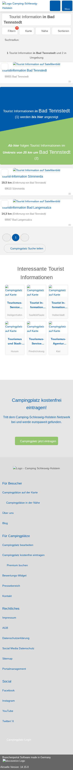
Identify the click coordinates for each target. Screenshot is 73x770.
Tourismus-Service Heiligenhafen (14, 305)
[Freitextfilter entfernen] (55, 6)
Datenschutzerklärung (15, 638)
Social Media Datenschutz (18, 648)
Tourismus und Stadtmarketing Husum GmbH (15, 342)
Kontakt (7, 595)
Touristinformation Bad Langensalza (26, 207)
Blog (5, 523)
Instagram (8, 700)
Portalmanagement (14, 668)
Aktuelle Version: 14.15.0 (14, 767)
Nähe (44, 30)
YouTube (7, 710)
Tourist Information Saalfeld (36, 305)
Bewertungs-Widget (14, 575)
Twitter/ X (8, 721)
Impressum (9, 617)
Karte (28, 30)
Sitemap (7, 658)
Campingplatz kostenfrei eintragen (23, 555)
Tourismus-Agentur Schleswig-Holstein (58, 342)
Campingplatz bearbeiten (17, 544)
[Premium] (65, 270)
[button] (6, 237)
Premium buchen (17, 565)
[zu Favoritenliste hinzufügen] (4, 66)
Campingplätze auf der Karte (20, 492)
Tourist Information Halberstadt (58, 305)
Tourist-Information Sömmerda (22, 176)
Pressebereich (11, 585)
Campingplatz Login (18, 739)
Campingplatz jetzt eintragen (38, 441)
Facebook (8, 690)
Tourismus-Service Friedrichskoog (36, 342)
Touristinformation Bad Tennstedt (24, 70)
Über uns (8, 512)
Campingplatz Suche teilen (26, 248)
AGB (5, 627)
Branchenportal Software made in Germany (25, 759)
